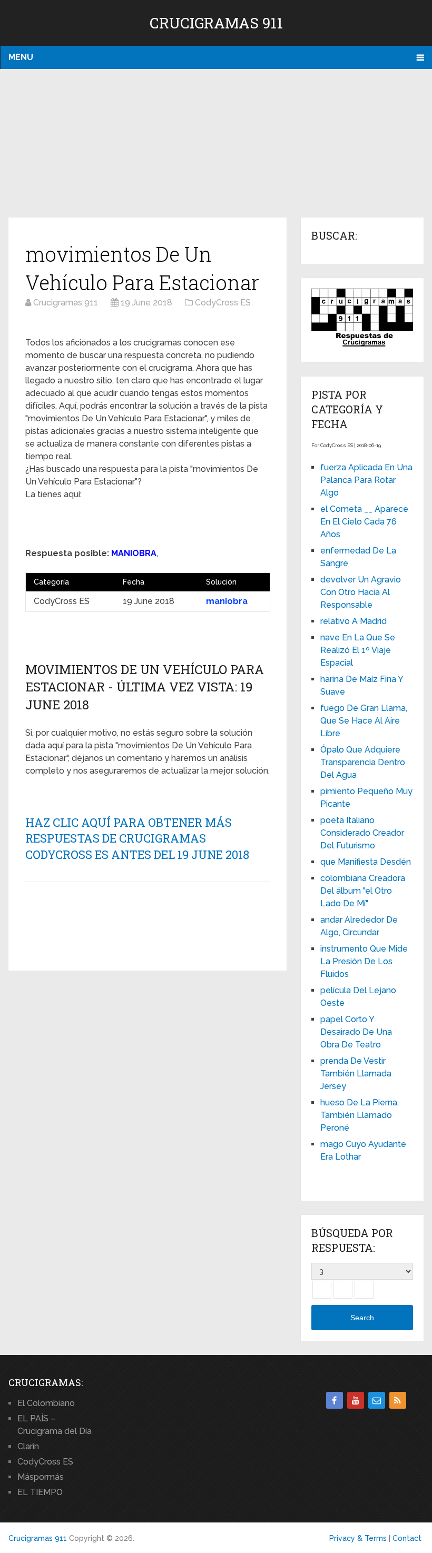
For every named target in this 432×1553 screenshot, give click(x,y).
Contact (406, 1538)
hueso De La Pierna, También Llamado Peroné (359, 1115)
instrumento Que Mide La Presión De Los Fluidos (364, 961)
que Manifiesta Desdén (365, 862)
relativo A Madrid (353, 621)
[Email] (376, 1400)
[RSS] (397, 1400)
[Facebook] (334, 1400)
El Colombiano (46, 1403)
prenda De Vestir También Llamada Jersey (355, 1073)
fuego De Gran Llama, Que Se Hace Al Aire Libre (363, 720)
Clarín (28, 1446)
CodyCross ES (45, 1462)
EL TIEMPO (40, 1492)
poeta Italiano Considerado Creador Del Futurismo (362, 832)
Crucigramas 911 (216, 23)
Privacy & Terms (358, 1538)
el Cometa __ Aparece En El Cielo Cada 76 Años (364, 521)
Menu (20, 57)
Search (362, 1317)
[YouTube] (355, 1400)
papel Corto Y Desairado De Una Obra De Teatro (356, 1032)
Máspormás (40, 1477)
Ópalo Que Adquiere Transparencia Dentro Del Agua (362, 762)
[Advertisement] (215, 143)
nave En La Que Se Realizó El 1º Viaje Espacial (357, 650)
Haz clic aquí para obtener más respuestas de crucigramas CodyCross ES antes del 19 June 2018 (137, 839)
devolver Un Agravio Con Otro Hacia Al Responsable (360, 592)
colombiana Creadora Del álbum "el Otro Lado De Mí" (362, 890)
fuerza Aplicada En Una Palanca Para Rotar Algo (366, 480)
